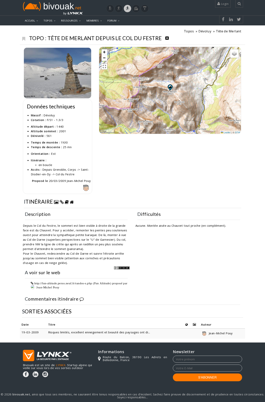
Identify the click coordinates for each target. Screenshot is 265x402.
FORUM (111, 20)
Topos (189, 31)
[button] (170, 87)
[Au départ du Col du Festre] (57, 73)
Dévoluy (204, 31)
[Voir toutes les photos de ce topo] (56, 201)
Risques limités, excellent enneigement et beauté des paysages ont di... (99, 332)
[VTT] (136, 8)
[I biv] (27, 51)
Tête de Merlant (228, 31)
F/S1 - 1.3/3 (55, 120)
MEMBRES (93, 20)
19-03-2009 (30, 332)
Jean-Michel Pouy (48, 287)
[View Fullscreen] (104, 66)
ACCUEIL (30, 20)
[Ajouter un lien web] (62, 201)
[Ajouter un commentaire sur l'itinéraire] (82, 299)
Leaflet (227, 132)
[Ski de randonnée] (127, 8)
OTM (237, 132)
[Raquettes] (119, 8)
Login (224, 4)
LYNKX (60, 365)
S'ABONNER (207, 377)
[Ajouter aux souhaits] (23, 38)
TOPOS (48, 20)
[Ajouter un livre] (67, 201)
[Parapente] (145, 8)
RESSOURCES (69, 20)
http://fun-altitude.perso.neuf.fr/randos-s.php (63, 283)
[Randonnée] (110, 8)
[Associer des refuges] (72, 201)
